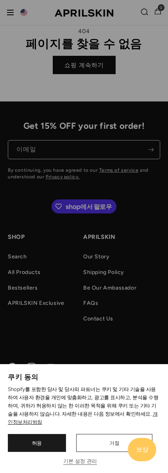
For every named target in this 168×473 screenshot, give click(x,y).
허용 (37, 443)
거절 (114, 443)
